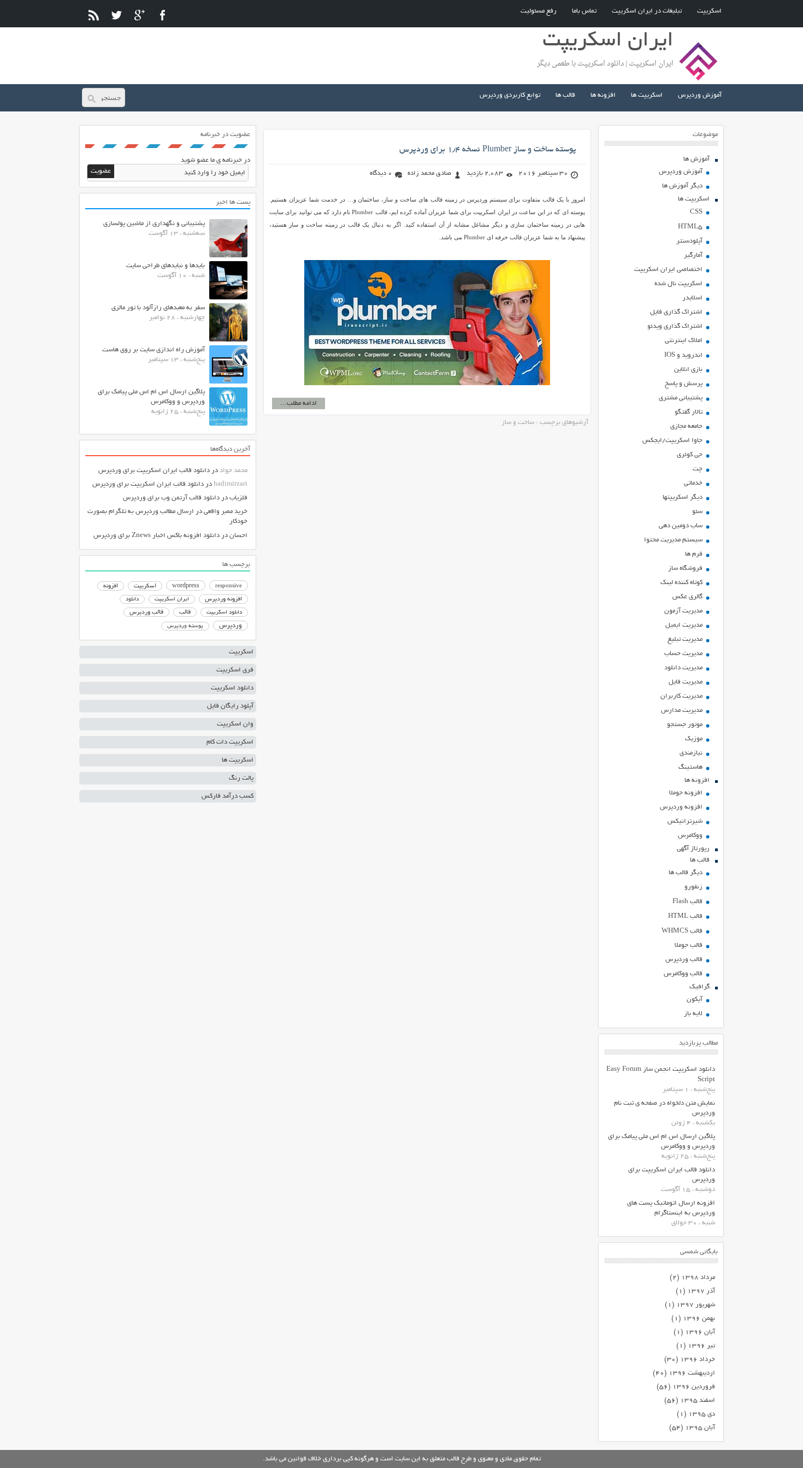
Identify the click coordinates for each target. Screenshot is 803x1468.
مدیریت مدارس (681, 710)
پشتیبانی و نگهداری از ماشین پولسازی (154, 223)
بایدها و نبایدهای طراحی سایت (165, 265)
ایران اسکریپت (172, 600)
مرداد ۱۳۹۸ (698, 1277)
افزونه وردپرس (681, 807)
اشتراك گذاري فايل (676, 312)
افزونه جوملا (685, 793)
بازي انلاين (688, 369)
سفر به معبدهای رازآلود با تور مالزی (158, 307)
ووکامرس (690, 835)
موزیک (693, 738)
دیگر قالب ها (685, 872)
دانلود (132, 600)
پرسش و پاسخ (683, 383)
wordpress (185, 586)
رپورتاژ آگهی (693, 848)
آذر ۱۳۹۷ (701, 1291)
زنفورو (693, 887)
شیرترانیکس (685, 821)
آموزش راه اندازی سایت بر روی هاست (153, 349)
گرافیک (699, 987)
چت (697, 469)
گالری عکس (687, 596)
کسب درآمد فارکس (227, 796)
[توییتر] (116, 15)
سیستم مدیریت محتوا (673, 540)
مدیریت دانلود (683, 667)
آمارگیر (693, 255)
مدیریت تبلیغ (685, 639)
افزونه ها (603, 95)
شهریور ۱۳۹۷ (695, 1304)
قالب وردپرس (683, 959)
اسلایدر (692, 298)
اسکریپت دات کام (229, 742)
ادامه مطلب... (298, 403)
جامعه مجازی (686, 426)
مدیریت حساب (683, 653)
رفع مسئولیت (539, 11)
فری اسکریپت (234, 670)
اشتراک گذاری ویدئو (674, 326)
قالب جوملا (688, 945)
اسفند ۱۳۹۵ (697, 1400)
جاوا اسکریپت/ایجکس (672, 440)
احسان (238, 535)
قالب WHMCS (682, 931)
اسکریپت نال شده (678, 283)
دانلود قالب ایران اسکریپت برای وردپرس (154, 470)
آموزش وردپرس (700, 95)
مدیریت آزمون (683, 611)
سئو (697, 511)
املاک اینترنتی (683, 340)
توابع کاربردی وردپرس (510, 95)
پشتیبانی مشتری (680, 398)
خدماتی (693, 483)
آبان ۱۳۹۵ (700, 1427)
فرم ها (693, 554)
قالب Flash (687, 901)
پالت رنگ (241, 778)
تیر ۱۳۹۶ (701, 1345)
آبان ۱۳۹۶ (700, 1332)
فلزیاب (238, 498)
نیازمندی (691, 753)
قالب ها (565, 95)
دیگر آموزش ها (682, 186)
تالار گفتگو (688, 412)
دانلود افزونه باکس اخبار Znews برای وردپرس (156, 535)
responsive (228, 586)
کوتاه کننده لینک (681, 582)
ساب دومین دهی (680, 525)
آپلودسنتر (689, 241)
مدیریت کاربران (681, 696)
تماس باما (584, 11)
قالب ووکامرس (683, 973)
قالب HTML (685, 916)
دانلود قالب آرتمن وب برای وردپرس (171, 498)
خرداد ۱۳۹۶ (697, 1359)
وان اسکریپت (235, 724)
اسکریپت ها (647, 95)
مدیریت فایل (685, 682)
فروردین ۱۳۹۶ (693, 1386)
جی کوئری (689, 454)
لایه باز (693, 1013)
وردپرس (230, 625)
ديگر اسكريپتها (682, 497)
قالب (185, 612)
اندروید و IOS (683, 355)
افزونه (110, 586)
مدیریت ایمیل (683, 625)
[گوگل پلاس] (139, 15)
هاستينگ (690, 767)
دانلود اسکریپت (224, 612)
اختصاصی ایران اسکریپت (668, 269)
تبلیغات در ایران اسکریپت (647, 11)
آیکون (694, 999)
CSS (696, 212)
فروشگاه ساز (685, 568)
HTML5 (690, 227)
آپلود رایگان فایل (230, 706)
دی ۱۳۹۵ (701, 1414)
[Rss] (93, 15)
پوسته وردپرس (185, 626)
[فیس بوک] (162, 15)
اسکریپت (709, 11)
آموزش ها (696, 159)
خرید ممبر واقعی (225, 511)
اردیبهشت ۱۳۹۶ (692, 1373)
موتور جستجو (684, 724)
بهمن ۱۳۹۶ (699, 1318)
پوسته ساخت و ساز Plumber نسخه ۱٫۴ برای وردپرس (487, 149)
